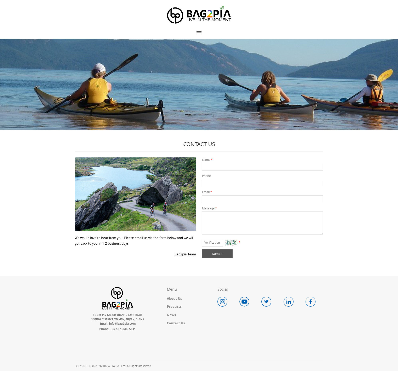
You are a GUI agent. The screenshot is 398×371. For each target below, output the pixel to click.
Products (174, 306)
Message (209, 208)
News (171, 315)
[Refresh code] (231, 242)
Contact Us (176, 323)
